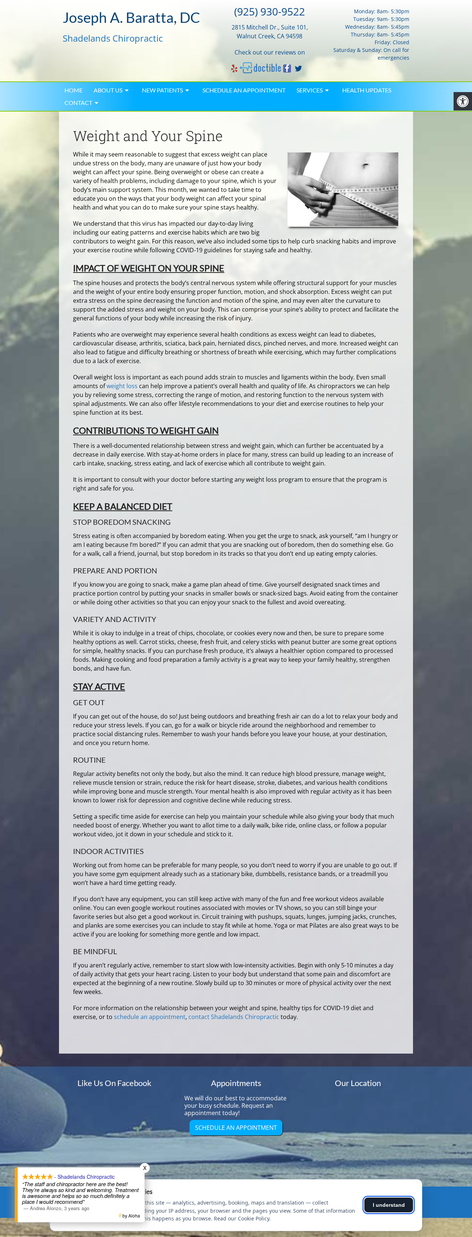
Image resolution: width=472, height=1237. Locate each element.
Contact (78, 102)
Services (309, 90)
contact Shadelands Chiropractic (233, 1017)
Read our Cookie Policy (241, 1218)
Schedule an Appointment (243, 90)
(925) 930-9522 (269, 11)
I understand (389, 1205)
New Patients (162, 90)
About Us (108, 90)
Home (74, 90)
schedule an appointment (149, 1017)
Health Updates (366, 90)
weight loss (122, 386)
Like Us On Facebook (114, 1083)
